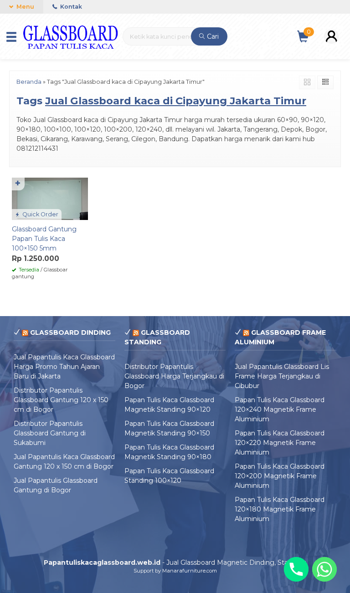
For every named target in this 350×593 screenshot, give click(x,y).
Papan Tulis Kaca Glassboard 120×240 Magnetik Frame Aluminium (279, 409)
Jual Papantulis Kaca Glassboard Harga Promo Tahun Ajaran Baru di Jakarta (64, 366)
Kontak (70, 6)
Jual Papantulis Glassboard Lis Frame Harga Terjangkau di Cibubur (282, 376)
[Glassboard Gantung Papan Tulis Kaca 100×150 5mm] (50, 198)
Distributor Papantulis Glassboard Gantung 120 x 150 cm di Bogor (61, 400)
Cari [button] (212, 36)
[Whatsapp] (324, 569)
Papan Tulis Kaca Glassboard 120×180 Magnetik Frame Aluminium (279, 509)
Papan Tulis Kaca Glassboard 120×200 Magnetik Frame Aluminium (279, 476)
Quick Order (39, 214)
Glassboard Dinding (70, 332)
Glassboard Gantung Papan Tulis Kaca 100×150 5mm (44, 238)
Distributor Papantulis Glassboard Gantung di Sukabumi (50, 433)
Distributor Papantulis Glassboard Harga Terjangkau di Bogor (174, 376)
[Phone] (296, 569)
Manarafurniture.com (189, 570)
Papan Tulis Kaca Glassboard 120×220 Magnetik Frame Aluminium (279, 442)
